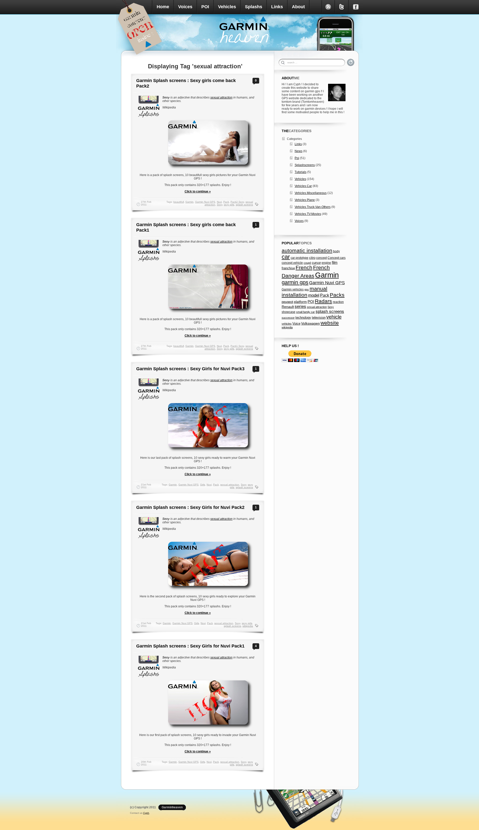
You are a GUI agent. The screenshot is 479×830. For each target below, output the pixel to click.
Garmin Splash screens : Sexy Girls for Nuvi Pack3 (190, 368)
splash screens (244, 204)
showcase (288, 312)
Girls (202, 484)
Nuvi (219, 201)
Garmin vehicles (293, 289)
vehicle (334, 317)
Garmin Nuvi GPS (205, 201)
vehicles (287, 323)
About (298, 6)
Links (277, 6)
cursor (316, 263)
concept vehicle (292, 263)
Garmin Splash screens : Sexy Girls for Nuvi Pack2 (190, 507)
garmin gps (295, 282)
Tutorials (300, 172)
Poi (297, 158)
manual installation (304, 292)
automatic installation (307, 250)
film (335, 262)
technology (303, 317)
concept (321, 258)
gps (306, 289)
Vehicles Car (303, 186)
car (286, 257)
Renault (288, 307)
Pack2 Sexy (237, 201)
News (298, 151)
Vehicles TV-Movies (308, 214)
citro (312, 258)
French (304, 268)
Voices (185, 6)
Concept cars (337, 258)
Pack (226, 201)
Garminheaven (172, 807)
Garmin (189, 201)
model (313, 295)
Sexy (219, 204)
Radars (323, 301)
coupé (307, 262)
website (330, 323)
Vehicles (227, 6)
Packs (337, 295)
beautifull (178, 201)
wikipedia (247, 626)
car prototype (299, 258)
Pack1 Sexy (237, 346)
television (319, 317)
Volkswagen (310, 323)
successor (288, 317)
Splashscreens (305, 165)
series (300, 306)
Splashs (253, 6)
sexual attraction (221, 97)
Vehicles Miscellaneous (311, 193)
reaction (338, 302)
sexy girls (229, 204)
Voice (296, 323)
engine (326, 263)
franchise (288, 268)
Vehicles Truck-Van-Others (313, 207)
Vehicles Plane (305, 200)
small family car (305, 311)
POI (205, 6)
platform (300, 302)
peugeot (287, 302)
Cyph (146, 813)
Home (163, 6)
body (336, 251)
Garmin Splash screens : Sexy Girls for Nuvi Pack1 (190, 646)
